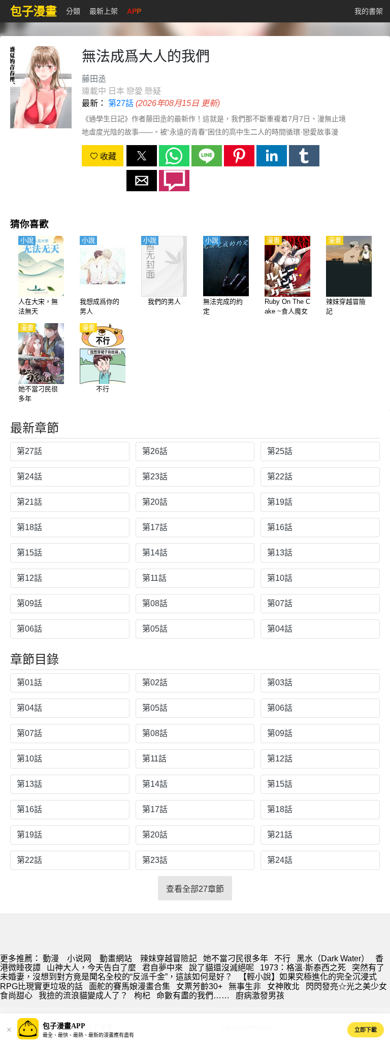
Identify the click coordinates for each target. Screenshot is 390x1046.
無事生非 (245, 986)
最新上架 (103, 11)
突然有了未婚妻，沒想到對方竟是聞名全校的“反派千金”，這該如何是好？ (192, 972)
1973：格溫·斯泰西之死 (303, 967)
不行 (282, 958)
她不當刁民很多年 (235, 958)
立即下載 (365, 1030)
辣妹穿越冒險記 (168, 958)
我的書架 (368, 11)
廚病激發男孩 (260, 995)
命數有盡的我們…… (193, 995)
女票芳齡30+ (199, 986)
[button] (141, 155)
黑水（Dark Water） (333, 958)
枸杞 (142, 995)
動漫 (51, 958)
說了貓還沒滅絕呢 (221, 967)
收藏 (107, 156)
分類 (73, 11)
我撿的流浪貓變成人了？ (83, 995)
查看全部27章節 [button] (195, 889)
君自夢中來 (162, 967)
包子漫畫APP (64, 1026)
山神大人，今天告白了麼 (91, 967)
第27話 (121, 103)
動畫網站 (116, 958)
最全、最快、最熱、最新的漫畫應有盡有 (88, 1035)
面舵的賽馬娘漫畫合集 (129, 986)
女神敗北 (283, 986)
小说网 (79, 958)
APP (134, 11)
